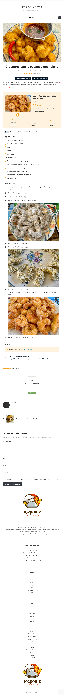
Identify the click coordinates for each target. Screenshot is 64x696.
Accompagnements (32, 590)
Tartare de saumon (32, 555)
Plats (32, 587)
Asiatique (32, 616)
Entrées (32, 585)
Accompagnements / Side (32, 639)
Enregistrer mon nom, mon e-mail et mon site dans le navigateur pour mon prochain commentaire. (31, 479)
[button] (32, 17)
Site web (5, 472)
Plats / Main (32, 636)
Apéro (44, 71)
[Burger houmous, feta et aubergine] (10, 419)
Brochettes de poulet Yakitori (32, 560)
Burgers (32, 652)
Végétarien (32, 657)
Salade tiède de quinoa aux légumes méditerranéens (32, 558)
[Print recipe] (18, 115)
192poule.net (32, 7)
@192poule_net (17, 359)
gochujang (36, 383)
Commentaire (7, 442)
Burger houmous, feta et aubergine (27, 419)
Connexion (32, 603)
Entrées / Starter (32, 634)
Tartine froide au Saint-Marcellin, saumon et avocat (32, 553)
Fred (25, 71)
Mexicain (32, 621)
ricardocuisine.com (26, 349)
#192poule (45, 359)
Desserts (32, 592)
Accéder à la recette (24, 78)
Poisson (28, 650)
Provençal (32, 613)
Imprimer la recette (41, 78)
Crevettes (27, 383)
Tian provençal (32, 550)
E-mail (4, 465)
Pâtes (32, 655)
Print (33, 393)
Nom (4, 458)
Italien (32, 619)
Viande (32, 647)
